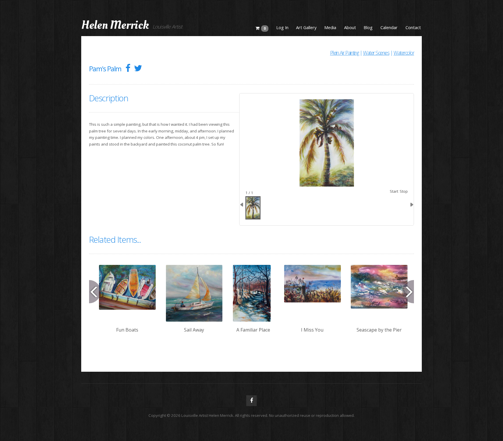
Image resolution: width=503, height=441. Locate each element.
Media (330, 27)
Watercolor (404, 52)
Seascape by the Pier (379, 330)
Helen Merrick (115, 25)
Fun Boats (127, 330)
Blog (368, 27)
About (350, 27)
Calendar (389, 27)
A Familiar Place (253, 330)
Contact (413, 27)
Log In (282, 27)
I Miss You (312, 330)
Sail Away (194, 330)
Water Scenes (376, 52)
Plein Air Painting (344, 52)
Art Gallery (306, 27)
